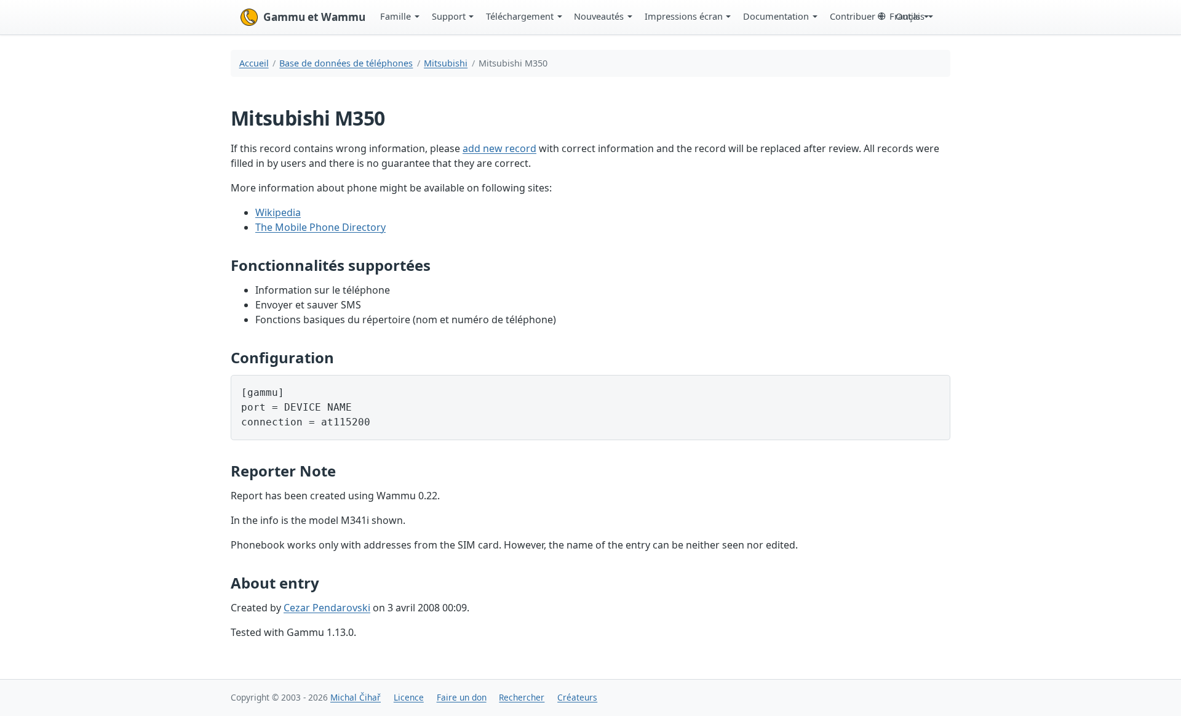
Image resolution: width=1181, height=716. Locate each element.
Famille (395, 16)
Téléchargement (520, 16)
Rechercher (521, 697)
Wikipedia (278, 212)
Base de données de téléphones (346, 63)
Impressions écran (684, 16)
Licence (409, 697)
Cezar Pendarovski (327, 607)
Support (449, 16)
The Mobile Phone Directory (320, 227)
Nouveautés (599, 16)
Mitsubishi (445, 63)
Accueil (254, 63)
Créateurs (577, 697)
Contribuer (852, 16)
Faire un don (462, 697)
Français (907, 16)
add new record (499, 148)
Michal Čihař (355, 697)
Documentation (776, 16)
